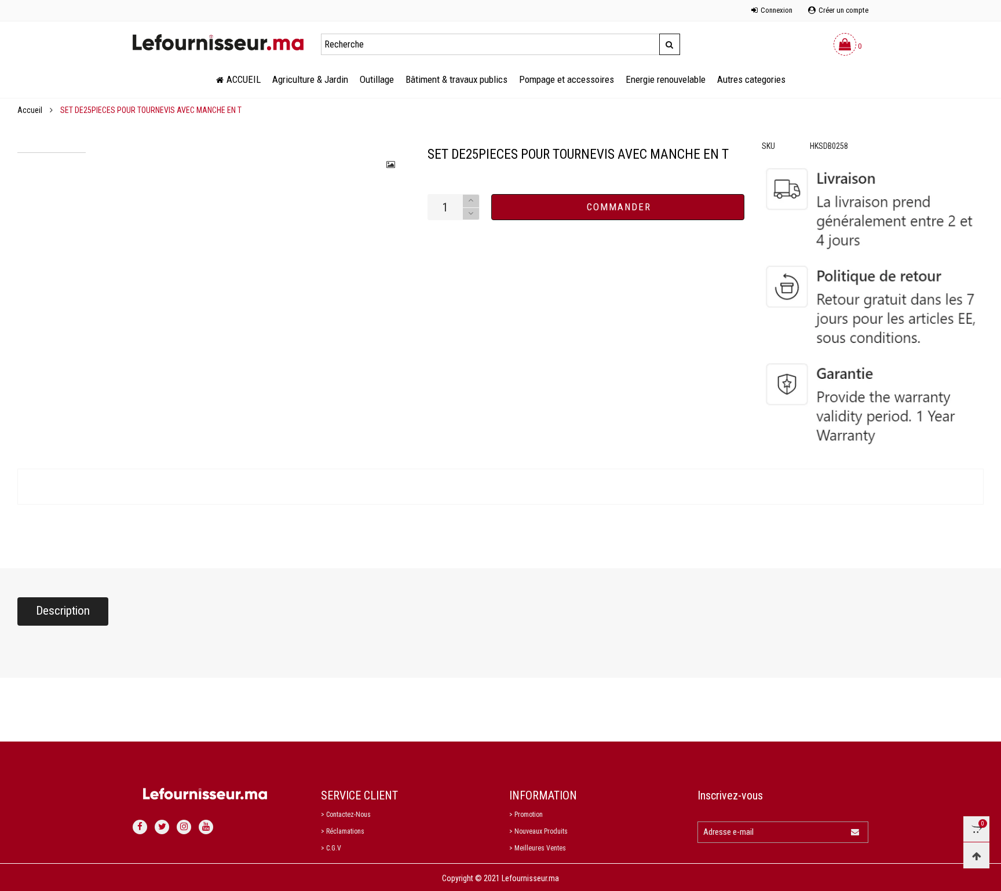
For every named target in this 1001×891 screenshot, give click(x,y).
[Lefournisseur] (218, 42)
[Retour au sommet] (976, 855)
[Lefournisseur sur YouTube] (206, 827)
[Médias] (391, 164)
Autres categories (751, 79)
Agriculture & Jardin (310, 79)
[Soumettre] (669, 44)
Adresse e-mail (728, 832)
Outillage (377, 79)
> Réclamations (342, 831)
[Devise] (133, 4)
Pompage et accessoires (566, 79)
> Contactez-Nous (346, 814)
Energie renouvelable (666, 79)
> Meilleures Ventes (537, 848)
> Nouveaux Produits (538, 831)
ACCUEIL (243, 79)
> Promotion (526, 814)
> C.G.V (331, 848)
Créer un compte (843, 10)
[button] (471, 214)
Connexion (776, 10)
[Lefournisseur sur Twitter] (162, 827)
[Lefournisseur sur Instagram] (184, 827)
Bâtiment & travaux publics (456, 79)
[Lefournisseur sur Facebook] (140, 827)
